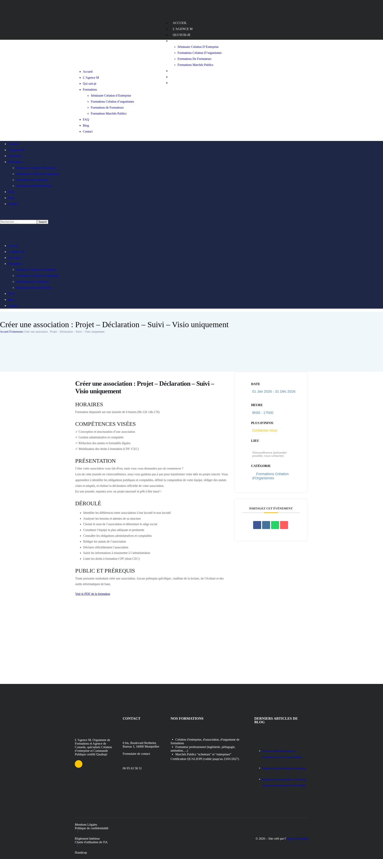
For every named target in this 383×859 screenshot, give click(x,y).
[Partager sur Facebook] (257, 525)
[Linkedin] (78, 764)
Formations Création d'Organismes (270, 476)
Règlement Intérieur (87, 838)
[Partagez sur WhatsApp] (275, 525)
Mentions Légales (86, 824)
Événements (16, 331)
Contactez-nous (264, 430)
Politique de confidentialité (91, 828)
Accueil (4, 331)
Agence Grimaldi (297, 838)
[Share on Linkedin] (266, 525)
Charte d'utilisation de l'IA (91, 842)
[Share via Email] (284, 525)
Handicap (81, 852)
